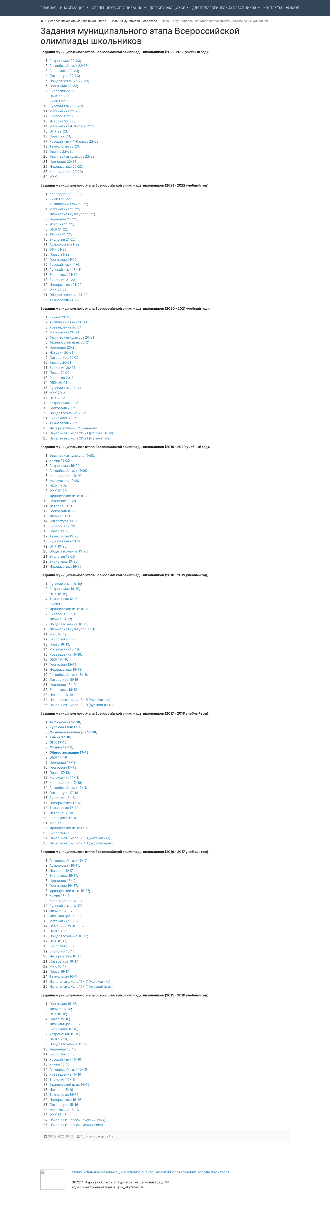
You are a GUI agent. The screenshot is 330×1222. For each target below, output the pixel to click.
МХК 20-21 (58, 393)
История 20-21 (61, 352)
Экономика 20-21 (63, 418)
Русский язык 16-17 (65, 906)
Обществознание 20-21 (68, 413)
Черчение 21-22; (63, 219)
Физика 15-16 (60, 1009)
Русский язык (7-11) (65, 269)
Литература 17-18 (63, 793)
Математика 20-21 (64, 332)
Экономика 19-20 (63, 561)
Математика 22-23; (65, 111)
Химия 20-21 (59, 317)
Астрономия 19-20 (64, 465)
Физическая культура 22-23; (72, 156)
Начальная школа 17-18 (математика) (79, 838)
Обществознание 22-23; (69, 81)
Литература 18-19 (63, 679)
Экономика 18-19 (63, 689)
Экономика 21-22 (63, 274)
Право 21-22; (59, 254)
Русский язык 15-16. (65, 1059)
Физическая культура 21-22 (71, 214)
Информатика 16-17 (65, 956)
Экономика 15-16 (63, 1029)
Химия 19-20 (59, 460)
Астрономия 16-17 (64, 865)
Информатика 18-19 (65, 669)
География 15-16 (62, 1004)
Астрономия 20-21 (64, 403)
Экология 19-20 (62, 556)
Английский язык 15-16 (68, 1069)
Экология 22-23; (62, 91)
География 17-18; (63, 767)
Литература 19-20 (63, 521)
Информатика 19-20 (65, 566)
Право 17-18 (59, 772)
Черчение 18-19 (62, 685)
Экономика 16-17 (63, 875)
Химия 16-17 (59, 896)
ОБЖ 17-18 (58, 757)
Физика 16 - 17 (61, 911)
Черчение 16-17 (62, 880)
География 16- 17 (63, 885)
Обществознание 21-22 (68, 295)
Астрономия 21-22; (64, 244)
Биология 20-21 (62, 367)
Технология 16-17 (63, 976)
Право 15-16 (59, 1019)
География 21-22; (63, 259)
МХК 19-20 (58, 491)
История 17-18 (61, 813)
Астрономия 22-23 (64, 61)
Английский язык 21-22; (68, 204)
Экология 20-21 (62, 378)
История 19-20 (61, 506)
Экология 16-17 (62, 946)
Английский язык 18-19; (68, 674)
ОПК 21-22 (57, 249)
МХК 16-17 (57, 966)
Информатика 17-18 (65, 803)
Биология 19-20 (62, 526)
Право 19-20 (59, 531)
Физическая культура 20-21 (71, 337)
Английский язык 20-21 (68, 322)
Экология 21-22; (62, 239)
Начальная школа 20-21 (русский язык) (81, 433)
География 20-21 (63, 408)
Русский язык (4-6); (65, 264)
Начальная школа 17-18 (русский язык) (81, 843)
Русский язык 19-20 (65, 541)
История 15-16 (61, 1089)
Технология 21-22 (64, 300)
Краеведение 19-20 (65, 476)
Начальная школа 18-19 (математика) (79, 700)
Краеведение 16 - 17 (66, 901)
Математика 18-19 (64, 649)
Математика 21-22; (64, 209)
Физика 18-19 (60, 619)
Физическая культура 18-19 (71, 629)
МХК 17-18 (57, 823)
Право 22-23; (60, 136)
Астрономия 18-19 (64, 589)
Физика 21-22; (60, 234)
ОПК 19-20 (57, 546)
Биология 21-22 (62, 280)
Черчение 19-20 (62, 501)
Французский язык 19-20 (69, 496)
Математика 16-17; (64, 921)
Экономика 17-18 (63, 818)
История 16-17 (61, 870)
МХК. (53, 176)
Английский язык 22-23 (68, 65)
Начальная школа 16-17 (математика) (79, 981)
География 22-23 (63, 86)
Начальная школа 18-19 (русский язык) (81, 705)
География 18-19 (62, 664)
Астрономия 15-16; (64, 1034)
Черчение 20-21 (62, 347)
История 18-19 (61, 695)
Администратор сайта (97, 1136)
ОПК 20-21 (57, 398)
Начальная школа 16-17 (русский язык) (81, 986)
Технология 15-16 (63, 1094)
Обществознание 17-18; (69, 752)
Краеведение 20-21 (65, 327)
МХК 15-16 (57, 1115)
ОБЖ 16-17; (58, 931)
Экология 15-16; (62, 1054)
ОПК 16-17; (58, 941)
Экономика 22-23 (63, 71)
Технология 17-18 (63, 808)
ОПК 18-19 (57, 594)
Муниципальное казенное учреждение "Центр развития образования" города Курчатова (151, 1172)
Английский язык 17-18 (68, 787)
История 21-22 (61, 224)
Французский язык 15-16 (69, 1084)
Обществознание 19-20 (68, 551)
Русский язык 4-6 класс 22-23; (74, 141)
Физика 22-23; (61, 151)
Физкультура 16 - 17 (65, 916)
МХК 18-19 (57, 634)
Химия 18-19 (59, 604)
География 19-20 (63, 511)
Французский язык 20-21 (69, 342)
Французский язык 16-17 (69, 891)
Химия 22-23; (60, 101)
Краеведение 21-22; (65, 194)
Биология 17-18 (62, 798)
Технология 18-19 (63, 599)
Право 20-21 (59, 372)
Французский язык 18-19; (69, 609)
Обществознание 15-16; (68, 1044)
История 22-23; (62, 121)
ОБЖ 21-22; (58, 229)
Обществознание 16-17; (68, 936)
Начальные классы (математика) (76, 1125)
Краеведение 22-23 (65, 172)
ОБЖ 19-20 (58, 486)
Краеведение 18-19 (65, 654)
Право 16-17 (59, 971)
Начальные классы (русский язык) (77, 1120)
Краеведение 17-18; (65, 783)
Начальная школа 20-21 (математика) (79, 438)
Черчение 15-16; (63, 1049)
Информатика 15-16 (65, 1100)
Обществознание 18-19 (68, 624)
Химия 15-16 (59, 1064)
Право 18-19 (59, 644)
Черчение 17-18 (62, 762)
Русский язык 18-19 (65, 584)
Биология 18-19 (62, 614)
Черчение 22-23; (63, 161)
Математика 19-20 (64, 480)
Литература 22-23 (64, 76)
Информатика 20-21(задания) (73, 428)
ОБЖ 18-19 (58, 659)
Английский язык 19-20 (68, 470)
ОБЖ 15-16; (58, 1039)
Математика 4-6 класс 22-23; (73, 126)
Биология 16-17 (62, 951)
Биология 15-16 (62, 1079)
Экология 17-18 (62, 833)
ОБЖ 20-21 (58, 383)
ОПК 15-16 (57, 1014)
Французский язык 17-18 (69, 828)
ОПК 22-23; (58, 131)
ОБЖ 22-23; (59, 96)
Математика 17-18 (64, 777)
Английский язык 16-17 (68, 860)
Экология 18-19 (62, 639)
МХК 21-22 (58, 290)
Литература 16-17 (63, 961)
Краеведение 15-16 (65, 1074)
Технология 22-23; (64, 146)
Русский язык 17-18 (66, 727)
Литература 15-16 (63, 1104)
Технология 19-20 (64, 536)
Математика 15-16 (64, 1110)
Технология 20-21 (64, 423)
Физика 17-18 (60, 747)
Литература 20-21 (63, 357)
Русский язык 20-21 (65, 388)
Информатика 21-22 (65, 285)
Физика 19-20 (60, 516)
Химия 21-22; (60, 199)
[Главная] (41, 21)
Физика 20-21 (60, 362)
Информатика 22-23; (66, 166)
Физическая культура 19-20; (72, 455)
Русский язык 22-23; (66, 106)
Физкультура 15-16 (64, 1024)
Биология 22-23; (63, 116)
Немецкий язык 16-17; (67, 926)
